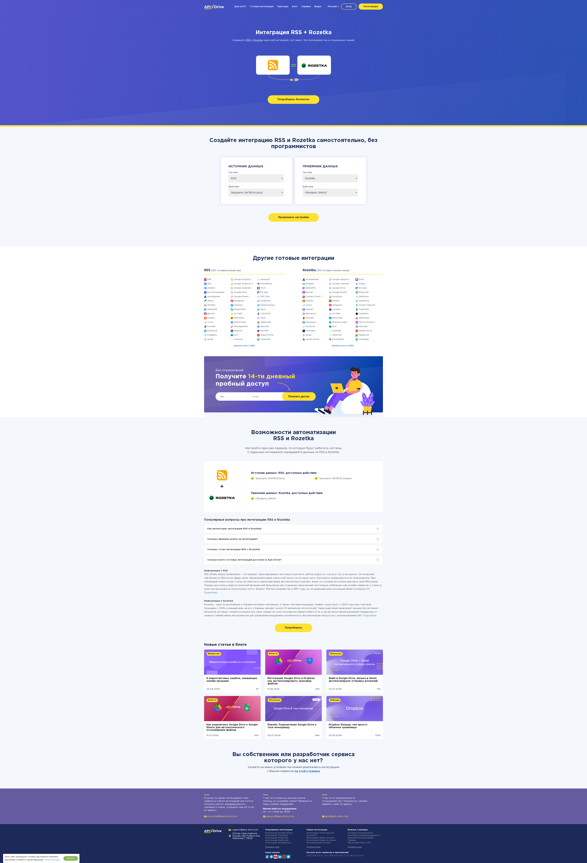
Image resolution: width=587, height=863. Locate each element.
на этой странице (307, 771)
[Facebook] (267, 856)
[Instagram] (284, 856)
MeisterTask (240, 322)
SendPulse (265, 301)
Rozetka (258, 40)
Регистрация (371, 6)
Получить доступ (298, 396)
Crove (210, 322)
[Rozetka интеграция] (314, 65)
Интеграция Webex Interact (320, 838)
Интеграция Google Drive (278, 843)
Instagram (239, 301)
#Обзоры (334, 700)
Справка (306, 6)
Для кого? (240, 6)
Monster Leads (339, 322)
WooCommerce (367, 322)
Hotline (335, 301)
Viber (263, 318)
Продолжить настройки (293, 217)
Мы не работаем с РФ (359, 843)
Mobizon (238, 331)
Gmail (210, 339)
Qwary (362, 284)
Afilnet (210, 301)
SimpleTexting (267, 305)
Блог (295, 6)
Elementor (311, 314)
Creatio (211, 318)
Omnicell (238, 339)
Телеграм (265, 339)
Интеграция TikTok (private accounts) (320, 834)
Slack (263, 309)
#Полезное (335, 654)
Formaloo (311, 331)
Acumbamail (213, 296)
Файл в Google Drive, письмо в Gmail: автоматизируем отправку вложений (353, 679)
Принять (70, 858)
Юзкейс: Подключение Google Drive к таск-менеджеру (292, 726)
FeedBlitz (212, 335)
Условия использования (360, 833)
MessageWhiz (241, 326)
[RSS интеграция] (273, 65)
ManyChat (337, 318)
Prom (263, 288)
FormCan (310, 326)
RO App (264, 292)
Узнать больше (52, 860)
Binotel (210, 314)
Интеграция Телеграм (276, 835)
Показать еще (272, 847)
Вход (349, 6)
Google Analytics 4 (243, 284)
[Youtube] (275, 856)
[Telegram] (271, 856)
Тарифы (352, 840)
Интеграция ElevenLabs (318, 843)
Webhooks (265, 322)
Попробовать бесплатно (293, 99)
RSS (248, 40)
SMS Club (265, 296)
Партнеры (282, 6)
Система (233, 172)
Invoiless (336, 309)
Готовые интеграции (261, 6)
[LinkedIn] (280, 856)
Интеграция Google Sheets (279, 833)
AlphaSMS (212, 309)
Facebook (212, 331)
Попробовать (293, 628)
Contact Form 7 (314, 296)
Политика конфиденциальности (364, 835)
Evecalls (211, 326)
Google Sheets (241, 296)
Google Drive (240, 292)
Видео (318, 6)
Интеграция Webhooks (277, 840)
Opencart (265, 279)
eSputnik (264, 326)
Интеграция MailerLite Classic (321, 840)
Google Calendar (242, 288)
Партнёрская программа (360, 838)
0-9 (361, 856)
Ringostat (364, 292)
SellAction (364, 296)
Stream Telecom (367, 305)
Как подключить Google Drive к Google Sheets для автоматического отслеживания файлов (232, 727)
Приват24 (364, 335)
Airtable (211, 305)
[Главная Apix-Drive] (214, 7)
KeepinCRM (239, 309)
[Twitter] (288, 856)
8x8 (209, 279)
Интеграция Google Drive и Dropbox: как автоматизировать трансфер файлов (291, 681)
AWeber (211, 288)
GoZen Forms (312, 339)
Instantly (238, 305)
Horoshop (337, 296)
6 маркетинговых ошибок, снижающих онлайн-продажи (231, 679)
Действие (234, 187)
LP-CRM (238, 314)
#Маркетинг (214, 654)
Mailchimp (239, 318)
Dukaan (309, 309)
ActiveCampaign (215, 292)
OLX (236, 335)
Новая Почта (266, 335)
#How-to (273, 654)
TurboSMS (265, 314)
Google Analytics (242, 279)
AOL (209, 284)
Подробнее (211, 593)
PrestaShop (266, 284)
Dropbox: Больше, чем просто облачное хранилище (348, 726)
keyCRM (264, 331)
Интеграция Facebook (276, 838)
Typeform (364, 314)
